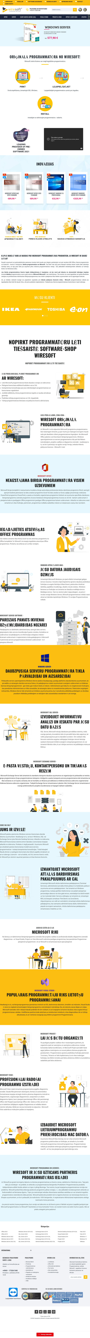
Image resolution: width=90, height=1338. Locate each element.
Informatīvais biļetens (54, 1266)
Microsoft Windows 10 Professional (56, 194)
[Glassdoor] (45, 1312)
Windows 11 (83, 1236)
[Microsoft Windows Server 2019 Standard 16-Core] (78, 182)
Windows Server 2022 (7, 1236)
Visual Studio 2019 (63, 1236)
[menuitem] (66, 2)
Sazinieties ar (29, 1270)
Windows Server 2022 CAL (8, 1241)
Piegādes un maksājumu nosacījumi (32, 1273)
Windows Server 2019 (7, 1239)
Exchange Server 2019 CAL (43, 1236)
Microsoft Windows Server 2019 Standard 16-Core (78, 194)
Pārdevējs (28, 1264)
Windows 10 (83, 1239)
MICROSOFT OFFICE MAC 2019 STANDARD (12, 194)
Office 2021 (4, 1231)
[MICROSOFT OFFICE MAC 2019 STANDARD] (11, 182)
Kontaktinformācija (53, 1272)
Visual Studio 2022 (63, 1234)
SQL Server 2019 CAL (24, 1241)
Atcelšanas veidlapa (31, 1278)
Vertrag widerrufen (46, 1334)
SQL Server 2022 (23, 1234)
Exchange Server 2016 (42, 1234)
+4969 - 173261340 (10, 1271)
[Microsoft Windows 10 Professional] (56, 182)
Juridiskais (51, 1262)
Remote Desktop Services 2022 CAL (45, 1241)
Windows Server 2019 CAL (26, 1231)
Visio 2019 (83, 1234)
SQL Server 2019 (23, 1236)
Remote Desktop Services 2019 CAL (67, 1231)
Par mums (51, 1268)
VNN (27, 1280)
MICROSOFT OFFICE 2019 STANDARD (34, 194)
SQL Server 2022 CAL (24, 1239)
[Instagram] (53, 1312)
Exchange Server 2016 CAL (43, 1239)
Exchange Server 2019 (42, 1231)
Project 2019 (61, 1241)
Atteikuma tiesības (31, 1276)
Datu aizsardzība (52, 1270)
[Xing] (40, 1312)
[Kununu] (49, 1312)
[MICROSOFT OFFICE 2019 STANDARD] (34, 182)
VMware (82, 1241)
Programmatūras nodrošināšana (30, 1267)
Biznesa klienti (30, 1262)
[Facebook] (36, 1312)
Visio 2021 (83, 1231)
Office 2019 (4, 1234)
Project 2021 (61, 1239)
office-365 (51, 1264)
